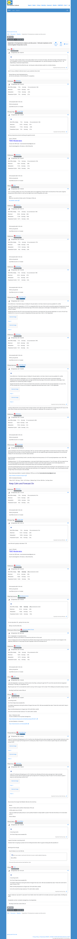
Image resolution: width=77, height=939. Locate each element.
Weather (19, 34)
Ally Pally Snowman (24, 596)
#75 (68, 870)
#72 (68, 736)
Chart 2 (9, 329)
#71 (68, 697)
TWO (9, 10)
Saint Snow (18, 763)
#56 (68, 208)
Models (54, 5)
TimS (14, 676)
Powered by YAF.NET (44, 936)
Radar (33, 5)
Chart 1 (9, 321)
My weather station (13, 200)
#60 (68, 337)
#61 (68, 368)
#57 (68, 239)
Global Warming (22, 297)
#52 (68, 84)
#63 (68, 447)
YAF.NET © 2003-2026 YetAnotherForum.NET (60, 936)
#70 (68, 680)
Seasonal (49, 5)
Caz (13, 49)
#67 (68, 599)
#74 (68, 824)
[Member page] (69, 5)
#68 (68, 633)
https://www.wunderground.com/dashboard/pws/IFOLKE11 (23, 719)
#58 (68, 269)
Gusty (15, 694)
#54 (68, 158)
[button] (13, 10)
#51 (68, 52)
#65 (68, 523)
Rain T (65, 5)
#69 (68, 649)
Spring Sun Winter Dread (28, 629)
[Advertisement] (38, 21)
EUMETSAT (60, 5)
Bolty (14, 185)
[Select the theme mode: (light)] (67, 10)
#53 (68, 114)
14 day (38, 5)
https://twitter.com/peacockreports (17, 475)
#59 (68, 301)
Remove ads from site (12, 31)
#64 (68, 492)
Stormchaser (20, 444)
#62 (68, 417)
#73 (68, 766)
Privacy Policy (36, 936)
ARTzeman (18, 80)
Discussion (13, 34)
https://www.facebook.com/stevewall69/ (18, 723)
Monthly (43, 5)
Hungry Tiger (20, 111)
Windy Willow (20, 821)
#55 (68, 188)
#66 (68, 569)
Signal (29, 5)
